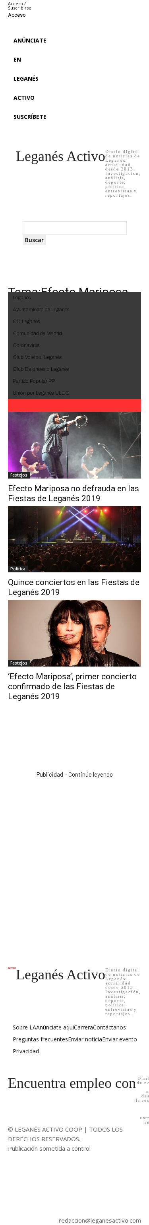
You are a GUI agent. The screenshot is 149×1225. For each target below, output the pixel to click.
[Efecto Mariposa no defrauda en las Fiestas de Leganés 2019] (74, 445)
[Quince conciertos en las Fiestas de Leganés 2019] (74, 539)
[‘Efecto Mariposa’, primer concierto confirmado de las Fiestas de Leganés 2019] (74, 633)
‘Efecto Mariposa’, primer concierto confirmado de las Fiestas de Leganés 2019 (72, 686)
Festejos (18, 475)
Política (17, 569)
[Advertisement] (74, 864)
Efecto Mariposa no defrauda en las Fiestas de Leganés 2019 (73, 493)
